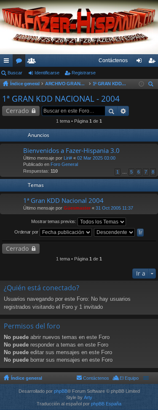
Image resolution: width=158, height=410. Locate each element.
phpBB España (106, 403)
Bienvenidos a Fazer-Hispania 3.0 (71, 151)
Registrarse (84, 72)
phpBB (60, 391)
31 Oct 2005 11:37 (114, 207)
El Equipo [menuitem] (129, 378)
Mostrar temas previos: (54, 221)
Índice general (25, 83)
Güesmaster (77, 207)
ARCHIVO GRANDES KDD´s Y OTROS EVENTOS (66, 83)
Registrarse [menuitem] (153, 62)
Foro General (64, 164)
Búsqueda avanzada (123, 111)
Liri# (68, 157)
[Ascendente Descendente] (115, 232)
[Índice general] (79, 27)
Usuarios (33, 62)
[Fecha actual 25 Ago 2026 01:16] (141, 84)
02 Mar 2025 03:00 (96, 157)
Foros (20, 62)
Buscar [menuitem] (151, 85)
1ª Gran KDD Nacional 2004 (63, 201)
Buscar (15, 72)
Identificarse (47, 72)
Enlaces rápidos (8, 62)
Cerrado (17, 111)
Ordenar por (26, 231)
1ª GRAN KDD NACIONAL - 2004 (109, 83)
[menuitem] (113, 60)
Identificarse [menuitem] (140, 62)
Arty (88, 397)
